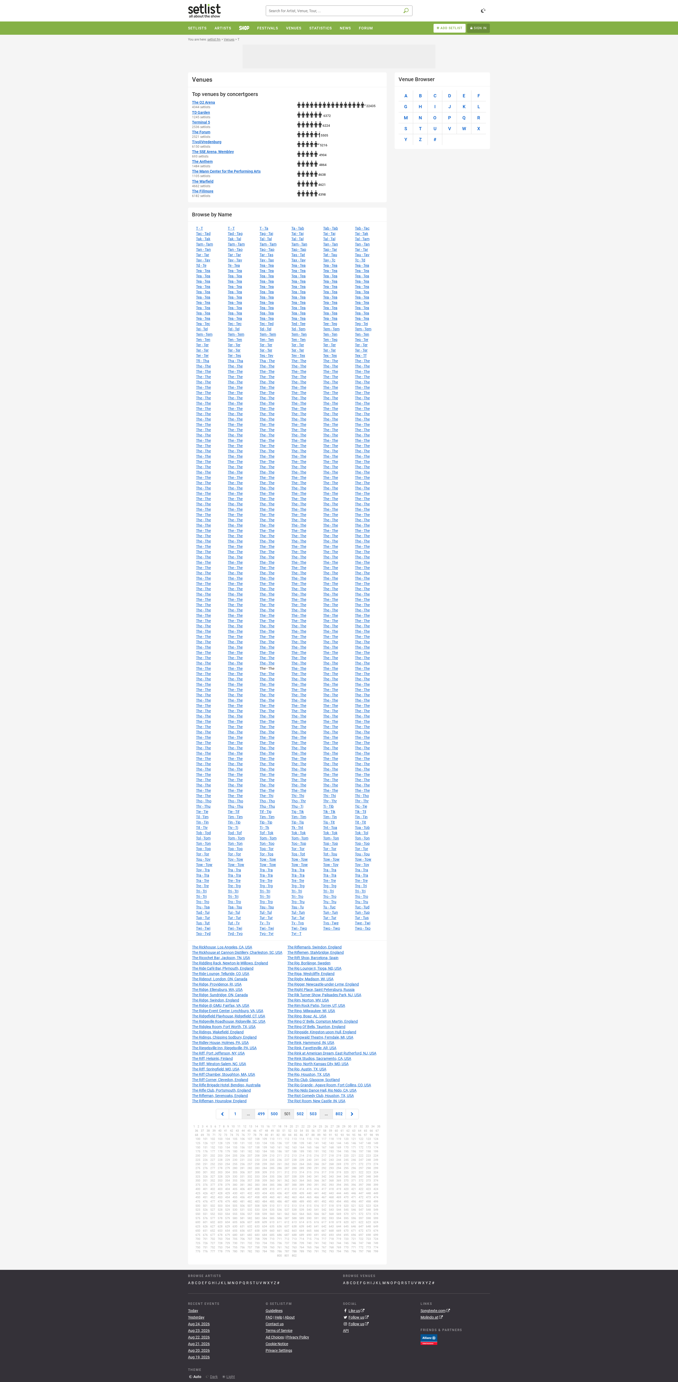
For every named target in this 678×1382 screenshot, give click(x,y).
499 (261, 1114)
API (346, 1330)
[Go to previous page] (222, 1114)
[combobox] (339, 10)
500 (274, 1114)
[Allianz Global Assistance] (429, 1339)
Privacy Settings (279, 1350)
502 (300, 1114)
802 (339, 1114)
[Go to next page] (352, 1114)
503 (313, 1114)
